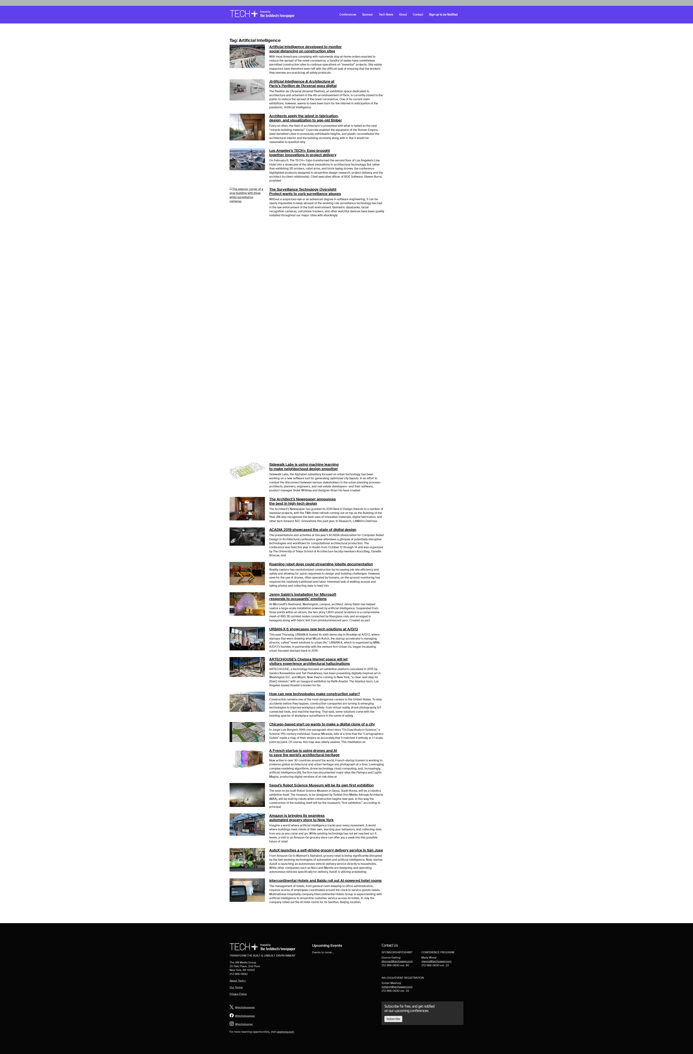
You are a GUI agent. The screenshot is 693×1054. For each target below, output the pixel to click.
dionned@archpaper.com (397, 961)
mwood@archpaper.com (436, 961)
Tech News (386, 14)
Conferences (347, 14)
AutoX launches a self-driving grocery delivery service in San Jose (326, 850)
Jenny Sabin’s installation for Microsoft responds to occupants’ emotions (302, 596)
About (403, 14)
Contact (418, 14)
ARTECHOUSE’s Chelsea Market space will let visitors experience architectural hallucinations (309, 661)
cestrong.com (285, 1032)
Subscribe (393, 1019)
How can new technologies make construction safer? (314, 694)
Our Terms (236, 987)
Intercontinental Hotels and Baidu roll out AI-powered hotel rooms (325, 880)
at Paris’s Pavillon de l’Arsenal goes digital (303, 83)
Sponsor (367, 14)
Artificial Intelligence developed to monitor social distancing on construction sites (305, 48)
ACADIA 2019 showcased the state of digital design (312, 529)
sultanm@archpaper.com (397, 987)
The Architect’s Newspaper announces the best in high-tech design (302, 501)
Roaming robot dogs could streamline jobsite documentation (321, 564)
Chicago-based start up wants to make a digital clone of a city (322, 724)
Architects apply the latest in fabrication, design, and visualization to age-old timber (305, 118)
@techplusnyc (244, 1024)
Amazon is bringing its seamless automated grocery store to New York (301, 817)
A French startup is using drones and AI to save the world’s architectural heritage (304, 752)
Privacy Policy (238, 994)
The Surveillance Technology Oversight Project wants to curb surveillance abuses (305, 191)
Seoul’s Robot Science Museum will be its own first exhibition (321, 785)
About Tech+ (238, 981)
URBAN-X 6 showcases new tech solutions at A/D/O (313, 629)
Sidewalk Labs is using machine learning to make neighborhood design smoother (304, 466)
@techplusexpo (245, 1007)
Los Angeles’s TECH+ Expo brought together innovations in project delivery (302, 152)
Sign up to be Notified (443, 14)
